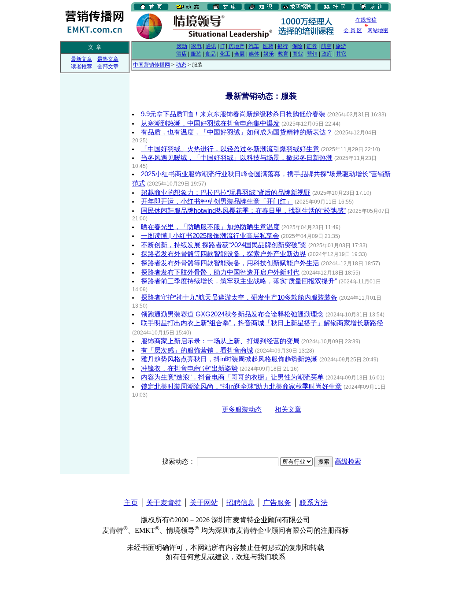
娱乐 (268, 54)
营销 (312, 54)
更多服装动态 (242, 409)
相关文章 (288, 409)
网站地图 (377, 30)
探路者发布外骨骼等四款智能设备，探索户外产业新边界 (223, 253)
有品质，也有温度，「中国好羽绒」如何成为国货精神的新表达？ (237, 132)
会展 (239, 54)
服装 (196, 54)
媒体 (254, 54)
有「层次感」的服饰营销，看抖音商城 (197, 350)
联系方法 (313, 502)
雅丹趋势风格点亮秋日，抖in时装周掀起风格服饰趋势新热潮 (229, 359)
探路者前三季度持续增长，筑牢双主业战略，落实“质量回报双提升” (239, 281)
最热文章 (107, 59)
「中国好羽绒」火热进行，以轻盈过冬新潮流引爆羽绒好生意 (230, 148)
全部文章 (107, 66)
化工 (225, 54)
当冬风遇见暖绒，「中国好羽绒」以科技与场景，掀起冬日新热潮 (237, 157)
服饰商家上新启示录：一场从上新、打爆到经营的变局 (220, 341)
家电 (196, 46)
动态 (181, 65)
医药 (268, 46)
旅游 (341, 46)
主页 (131, 502)
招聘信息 (240, 502)
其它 (341, 54)
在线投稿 (366, 20)
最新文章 (81, 59)
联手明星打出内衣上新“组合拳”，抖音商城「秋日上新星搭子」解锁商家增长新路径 (262, 323)
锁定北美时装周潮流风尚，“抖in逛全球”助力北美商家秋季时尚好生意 (241, 386)
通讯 (211, 46)
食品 (210, 54)
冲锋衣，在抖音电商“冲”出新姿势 (189, 368)
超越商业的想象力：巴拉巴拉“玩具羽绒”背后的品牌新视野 (226, 192)
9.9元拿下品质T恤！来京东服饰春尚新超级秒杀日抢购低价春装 (233, 114)
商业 (297, 54)
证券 (312, 46)
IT (222, 46)
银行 (282, 46)
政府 (327, 54)
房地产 (236, 46)
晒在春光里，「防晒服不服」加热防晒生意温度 (210, 226)
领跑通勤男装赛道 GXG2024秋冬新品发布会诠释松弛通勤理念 (232, 314)
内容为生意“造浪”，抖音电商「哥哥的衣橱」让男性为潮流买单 (232, 377)
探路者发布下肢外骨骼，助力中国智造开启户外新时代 (220, 272)
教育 (283, 54)
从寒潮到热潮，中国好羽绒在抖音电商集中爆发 (210, 123)
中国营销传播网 (151, 65)
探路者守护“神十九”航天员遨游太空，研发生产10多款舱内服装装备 (239, 297)
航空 (326, 46)
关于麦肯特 (163, 502)
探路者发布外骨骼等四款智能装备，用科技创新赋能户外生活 (230, 263)
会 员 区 (353, 30)
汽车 (253, 46)
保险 (297, 46)
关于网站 (204, 502)
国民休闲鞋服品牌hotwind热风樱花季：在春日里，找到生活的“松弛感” (243, 210)
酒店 (181, 54)
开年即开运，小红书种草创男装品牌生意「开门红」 (217, 201)
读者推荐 (81, 66)
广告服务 (277, 502)
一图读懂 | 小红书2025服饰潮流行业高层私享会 (210, 235)
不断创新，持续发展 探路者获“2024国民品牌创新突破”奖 (224, 245)
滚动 (182, 46)
